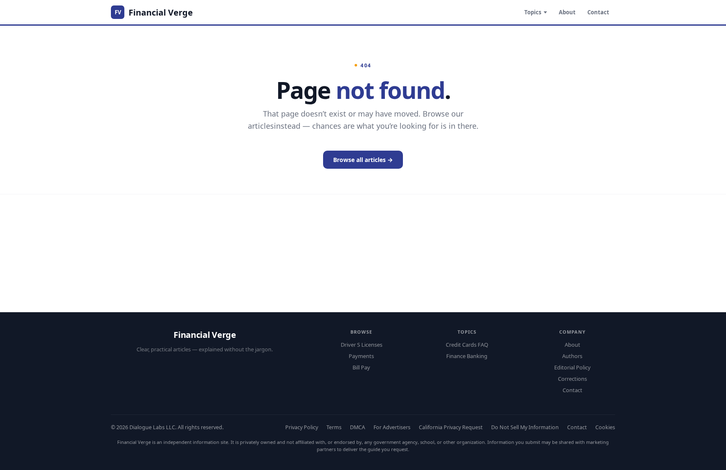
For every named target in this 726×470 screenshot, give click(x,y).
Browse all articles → (363, 160)
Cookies (605, 427)
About (567, 12)
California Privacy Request (451, 427)
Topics (532, 12)
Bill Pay (361, 367)
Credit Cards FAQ (467, 344)
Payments (361, 356)
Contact (598, 12)
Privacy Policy (301, 427)
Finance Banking (466, 356)
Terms (334, 427)
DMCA (357, 427)
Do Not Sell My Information (525, 427)
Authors (572, 356)
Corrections (572, 378)
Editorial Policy (572, 367)
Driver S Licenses (361, 344)
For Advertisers (392, 427)
